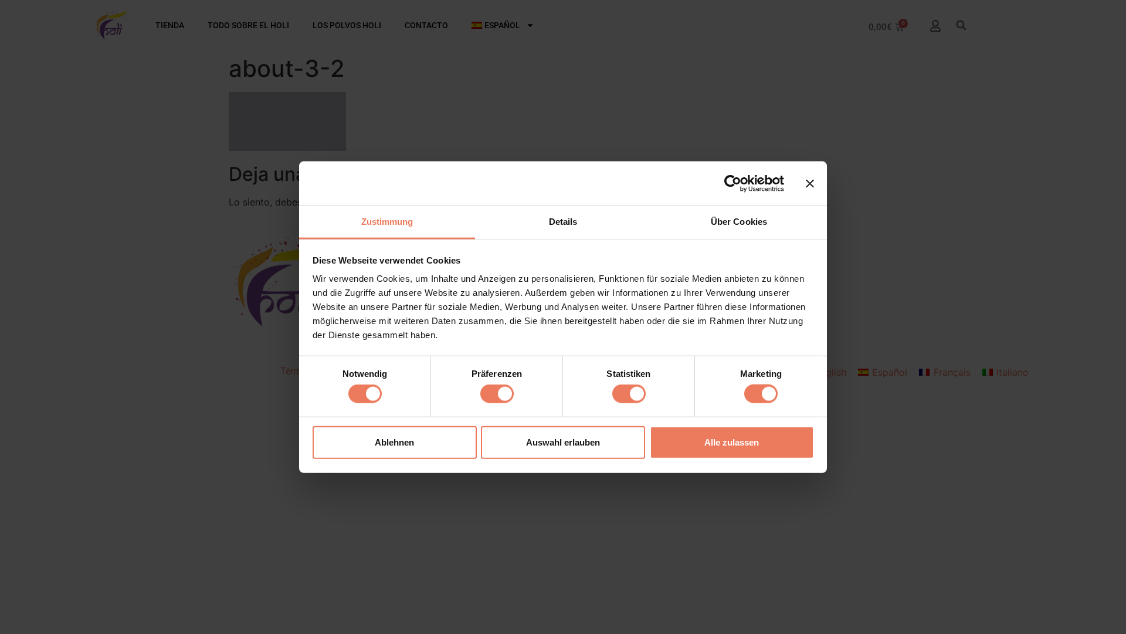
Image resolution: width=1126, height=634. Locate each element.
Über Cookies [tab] (739, 222)
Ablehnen (394, 442)
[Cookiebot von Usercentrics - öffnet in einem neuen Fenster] (732, 183)
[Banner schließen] (810, 183)
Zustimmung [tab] (387, 222)
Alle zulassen (731, 442)
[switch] (497, 394)
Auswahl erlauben (563, 442)
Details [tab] (563, 222)
